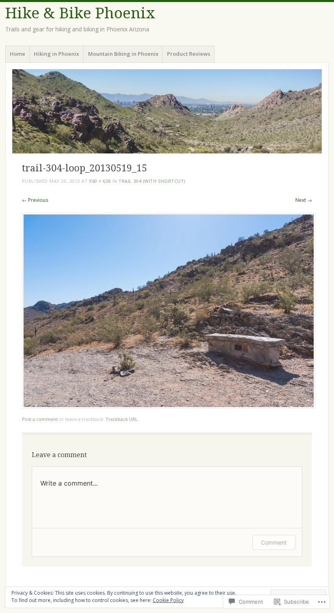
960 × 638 (100, 181)
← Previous (35, 200)
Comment (274, 542)
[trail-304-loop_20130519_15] (168, 406)
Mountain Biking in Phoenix (123, 53)
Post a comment (40, 419)
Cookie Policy (168, 600)
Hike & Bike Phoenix (80, 13)
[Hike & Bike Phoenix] (167, 111)
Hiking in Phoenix (56, 53)
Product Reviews (188, 53)
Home (17, 53)
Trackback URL (121, 419)
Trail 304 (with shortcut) (152, 181)
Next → (303, 200)
